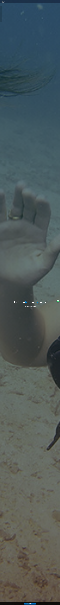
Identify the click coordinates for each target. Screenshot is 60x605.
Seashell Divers (8, 1)
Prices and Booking (29, 603)
